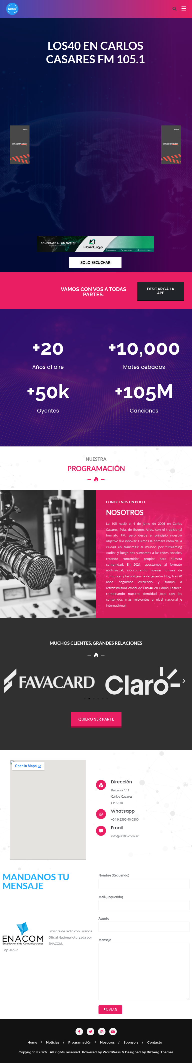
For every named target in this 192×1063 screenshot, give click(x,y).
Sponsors (131, 1042)
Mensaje (104, 940)
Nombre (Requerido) (113, 875)
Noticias (53, 1042)
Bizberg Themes (160, 1052)
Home (32, 1042)
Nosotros (107, 1042)
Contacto (154, 1042)
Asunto (103, 918)
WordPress (112, 1052)
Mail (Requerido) (110, 897)
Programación (79, 1042)
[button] (8, 681)
